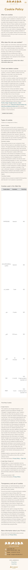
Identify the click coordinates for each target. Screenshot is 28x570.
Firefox (3, 103)
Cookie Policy (14, 564)
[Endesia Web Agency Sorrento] (14, 567)
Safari (19, 103)
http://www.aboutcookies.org (18, 104)
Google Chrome (13, 103)
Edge (6, 103)
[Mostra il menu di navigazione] (25, 2)
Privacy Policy (16, 458)
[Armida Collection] (14, 2)
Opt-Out (23, 458)
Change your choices (7, 113)
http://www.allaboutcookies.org (9, 106)
